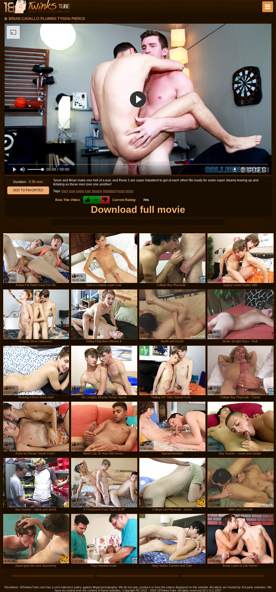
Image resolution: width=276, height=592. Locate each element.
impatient (109, 191)
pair (88, 191)
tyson (121, 191)
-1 (105, 200)
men (65, 191)
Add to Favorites (28, 190)
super (80, 191)
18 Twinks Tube (37, 6)
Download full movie (138, 209)
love (72, 191)
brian (129, 191)
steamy (97, 191)
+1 (91, 200)
